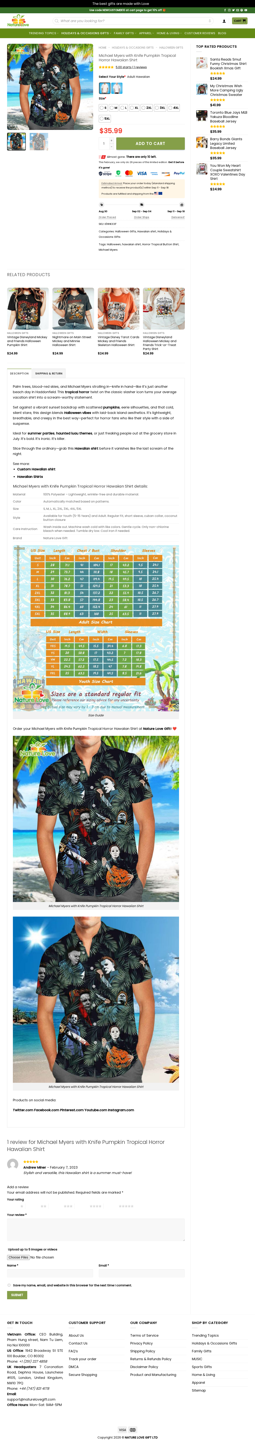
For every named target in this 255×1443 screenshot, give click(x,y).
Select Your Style (112, 77)
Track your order (83, 1359)
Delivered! (178, 217)
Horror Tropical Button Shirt (160, 244)
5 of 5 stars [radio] (111, 1206)
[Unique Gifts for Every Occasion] (22, 20)
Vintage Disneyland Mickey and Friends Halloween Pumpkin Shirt (27, 341)
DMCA (74, 1366)
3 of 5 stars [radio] (56, 1206)
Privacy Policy (141, 1343)
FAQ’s (73, 1351)
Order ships (141, 217)
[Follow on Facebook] (225, 10)
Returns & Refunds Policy (150, 1359)
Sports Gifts (202, 1366)
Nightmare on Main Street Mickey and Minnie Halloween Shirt (71, 341)
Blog (222, 33)
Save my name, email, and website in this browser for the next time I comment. (72, 1285)
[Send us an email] (237, 10)
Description (19, 373)
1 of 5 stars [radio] (12, 1206)
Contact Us (78, 1343)
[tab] (19, 373)
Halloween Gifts (171, 48)
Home (102, 48)
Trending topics (42, 33)
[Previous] (13, 86)
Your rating (15, 1199)
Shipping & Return (49, 373)
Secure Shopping (83, 1374)
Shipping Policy (142, 1351)
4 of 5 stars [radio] (82, 1206)
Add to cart (150, 143)
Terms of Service (144, 1335)
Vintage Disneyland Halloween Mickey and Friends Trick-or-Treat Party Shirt (159, 343)
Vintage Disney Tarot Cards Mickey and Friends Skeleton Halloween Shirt (118, 341)
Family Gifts (124, 33)
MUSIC (197, 1359)
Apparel (145, 33)
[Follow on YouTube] (246, 10)
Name (12, 1265)
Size (102, 98)
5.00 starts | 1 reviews (131, 67)
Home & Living (168, 33)
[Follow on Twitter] (233, 10)
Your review (17, 1215)
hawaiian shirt (131, 244)
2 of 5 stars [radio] (33, 1206)
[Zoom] (12, 125)
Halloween (114, 244)
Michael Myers (108, 250)
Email (104, 1265)
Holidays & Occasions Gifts (85, 33)
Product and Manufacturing (153, 1374)
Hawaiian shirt (146, 231)
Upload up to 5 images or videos (32, 1249)
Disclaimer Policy (144, 1366)
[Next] (86, 86)
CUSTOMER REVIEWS (199, 33)
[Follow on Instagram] (229, 10)
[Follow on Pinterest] (241, 10)
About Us (76, 1335)
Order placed (107, 217)
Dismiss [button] (156, 3)
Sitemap (199, 1390)
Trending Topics (205, 1335)
